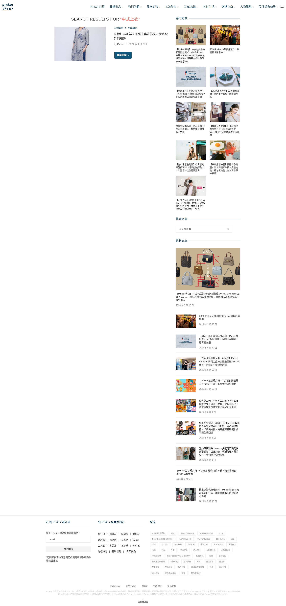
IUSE (173, 533)
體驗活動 (116, 551)
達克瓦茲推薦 (170, 573)
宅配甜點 (191, 545)
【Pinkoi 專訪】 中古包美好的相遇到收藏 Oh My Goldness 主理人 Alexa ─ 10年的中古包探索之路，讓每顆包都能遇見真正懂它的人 (190, 55)
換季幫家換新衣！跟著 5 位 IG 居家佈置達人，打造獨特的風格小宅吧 (190, 129)
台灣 (154, 545)
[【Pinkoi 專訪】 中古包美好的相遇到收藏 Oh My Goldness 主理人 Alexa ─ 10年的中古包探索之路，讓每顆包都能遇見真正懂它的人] (191, 35)
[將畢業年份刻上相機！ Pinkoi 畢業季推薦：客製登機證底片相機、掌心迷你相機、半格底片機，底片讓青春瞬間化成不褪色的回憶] (186, 428)
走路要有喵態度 (197, 567)
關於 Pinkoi (131, 586)
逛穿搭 (124, 534)
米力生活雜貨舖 (158, 562)
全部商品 (131, 551)
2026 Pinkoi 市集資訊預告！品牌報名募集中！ (224, 51)
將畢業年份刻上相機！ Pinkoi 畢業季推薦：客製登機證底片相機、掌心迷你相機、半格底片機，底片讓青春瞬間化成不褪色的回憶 (219, 428)
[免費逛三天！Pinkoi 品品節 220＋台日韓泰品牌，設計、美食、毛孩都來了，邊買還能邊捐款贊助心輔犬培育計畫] (186, 405)
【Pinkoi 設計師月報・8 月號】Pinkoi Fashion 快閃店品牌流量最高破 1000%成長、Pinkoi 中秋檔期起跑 (219, 361)
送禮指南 (227, 6)
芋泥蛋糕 (155, 567)
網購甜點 (174, 562)
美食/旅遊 (190, 6)
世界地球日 (220, 539)
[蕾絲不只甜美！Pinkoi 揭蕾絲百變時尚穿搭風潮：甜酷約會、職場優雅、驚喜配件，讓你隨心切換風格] (186, 453)
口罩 (233, 539)
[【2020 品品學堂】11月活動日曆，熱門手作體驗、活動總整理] (225, 77)
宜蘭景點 (204, 545)
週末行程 (222, 567)
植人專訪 (197, 550)
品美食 (101, 545)
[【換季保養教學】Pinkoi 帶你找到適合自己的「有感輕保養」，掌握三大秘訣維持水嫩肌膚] (225, 112)
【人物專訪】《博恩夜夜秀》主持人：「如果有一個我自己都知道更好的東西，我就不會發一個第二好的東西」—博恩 (190, 204)
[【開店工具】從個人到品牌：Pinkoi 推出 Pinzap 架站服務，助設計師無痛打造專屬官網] (191, 77)
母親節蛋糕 (156, 556)
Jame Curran (187, 533)
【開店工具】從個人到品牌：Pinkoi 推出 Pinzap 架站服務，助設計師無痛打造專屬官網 (191, 94)
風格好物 (152, 6)
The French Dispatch (162, 539)
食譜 (183, 573)
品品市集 (165, 545)
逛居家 (101, 539)
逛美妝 (113, 545)
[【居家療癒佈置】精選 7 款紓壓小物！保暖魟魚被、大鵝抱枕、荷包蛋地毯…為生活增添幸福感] (225, 150)
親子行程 (181, 567)
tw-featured (203, 539)
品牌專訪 (132, 28)
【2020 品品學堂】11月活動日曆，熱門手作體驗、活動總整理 (224, 94)
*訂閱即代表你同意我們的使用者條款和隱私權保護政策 (68, 559)
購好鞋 (136, 534)
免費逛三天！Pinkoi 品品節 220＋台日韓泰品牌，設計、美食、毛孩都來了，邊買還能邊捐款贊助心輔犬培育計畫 (218, 403)
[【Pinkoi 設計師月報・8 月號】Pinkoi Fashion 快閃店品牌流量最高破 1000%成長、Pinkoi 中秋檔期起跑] (186, 363)
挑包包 (101, 534)
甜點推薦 (199, 556)
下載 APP (157, 586)
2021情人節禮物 (158, 533)
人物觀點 (246, 6)
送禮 (211, 567)
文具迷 (124, 539)
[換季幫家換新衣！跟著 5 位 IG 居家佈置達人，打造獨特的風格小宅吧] (191, 112)
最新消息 (115, 6)
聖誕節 (222, 562)
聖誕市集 (209, 562)
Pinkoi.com (115, 586)
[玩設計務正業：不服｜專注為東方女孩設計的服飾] (80, 44)
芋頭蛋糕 (168, 567)
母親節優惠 (210, 550)
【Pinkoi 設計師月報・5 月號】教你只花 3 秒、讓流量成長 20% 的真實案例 (206, 472)
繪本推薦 (187, 562)
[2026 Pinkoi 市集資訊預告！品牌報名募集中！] (225, 35)
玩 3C (136, 539)
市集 (154, 550)
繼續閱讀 (122, 55)
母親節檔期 (225, 550)
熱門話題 (134, 6)
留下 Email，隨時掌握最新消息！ (63, 533)
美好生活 (209, 6)
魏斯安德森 (195, 573)
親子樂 (124, 545)
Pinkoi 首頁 (97, 6)
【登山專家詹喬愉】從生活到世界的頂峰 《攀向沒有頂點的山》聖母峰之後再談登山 (190, 167)
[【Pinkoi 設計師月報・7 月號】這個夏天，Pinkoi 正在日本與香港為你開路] (186, 385)
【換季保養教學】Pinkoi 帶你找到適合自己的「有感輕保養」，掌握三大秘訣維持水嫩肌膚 (224, 130)
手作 (163, 550)
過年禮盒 (155, 573)
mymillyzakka (206, 533)
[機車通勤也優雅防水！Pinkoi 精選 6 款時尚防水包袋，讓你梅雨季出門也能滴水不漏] (186, 494)
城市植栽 (178, 545)
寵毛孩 (136, 545)
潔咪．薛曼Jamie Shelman (178, 556)
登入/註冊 (171, 586)
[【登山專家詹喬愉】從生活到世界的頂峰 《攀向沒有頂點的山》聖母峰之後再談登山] (191, 150)
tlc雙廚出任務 (185, 539)
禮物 (211, 556)
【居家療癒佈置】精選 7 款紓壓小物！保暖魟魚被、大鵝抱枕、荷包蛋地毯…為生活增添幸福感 (224, 169)
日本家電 (184, 550)
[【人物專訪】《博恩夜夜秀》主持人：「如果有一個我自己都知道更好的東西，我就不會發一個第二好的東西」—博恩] (191, 186)
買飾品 (113, 534)
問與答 (145, 586)
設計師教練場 (267, 6)
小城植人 (232, 545)
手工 (172, 550)
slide (221, 533)
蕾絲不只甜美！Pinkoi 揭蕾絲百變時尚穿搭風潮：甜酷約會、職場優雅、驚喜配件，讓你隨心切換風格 (218, 451)
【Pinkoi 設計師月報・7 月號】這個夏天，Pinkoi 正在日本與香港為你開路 (218, 382)
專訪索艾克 (218, 545)
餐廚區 (113, 539)
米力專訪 (222, 556)
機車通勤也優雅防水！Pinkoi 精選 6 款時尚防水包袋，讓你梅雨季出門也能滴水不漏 (219, 492)
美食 (198, 562)
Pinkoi (120, 44)
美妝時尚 (171, 6)
